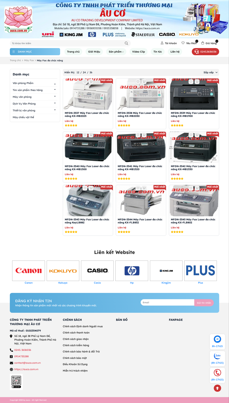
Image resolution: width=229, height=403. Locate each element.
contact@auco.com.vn (27, 362)
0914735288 (21, 356)
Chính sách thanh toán (76, 332)
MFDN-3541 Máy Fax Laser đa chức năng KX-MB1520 (140, 168)
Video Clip (138, 51)
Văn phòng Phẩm (23, 83)
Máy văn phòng (22, 96)
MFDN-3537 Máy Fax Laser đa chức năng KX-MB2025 (87, 114)
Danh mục (25, 51)
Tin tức (158, 51)
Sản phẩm (115, 51)
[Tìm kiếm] (126, 43)
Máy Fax (29, 60)
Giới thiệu (94, 51)
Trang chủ (73, 51)
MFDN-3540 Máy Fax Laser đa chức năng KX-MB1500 (87, 168)
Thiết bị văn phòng (24, 110)
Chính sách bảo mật (75, 358)
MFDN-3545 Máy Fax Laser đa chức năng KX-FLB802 (193, 221)
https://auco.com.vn (26, 369)
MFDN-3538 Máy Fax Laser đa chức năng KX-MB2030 (140, 114)
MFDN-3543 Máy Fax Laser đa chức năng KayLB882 (87, 221)
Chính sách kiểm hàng (76, 345)
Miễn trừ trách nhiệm (75, 370)
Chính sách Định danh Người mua (83, 326)
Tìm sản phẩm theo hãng (28, 90)
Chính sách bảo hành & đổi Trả (81, 351)
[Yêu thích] (84, 81)
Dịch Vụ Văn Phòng (24, 103)
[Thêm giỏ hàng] (91, 81)
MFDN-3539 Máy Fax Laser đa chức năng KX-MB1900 (193, 114)
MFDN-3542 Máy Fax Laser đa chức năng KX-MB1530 (193, 168)
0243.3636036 (208, 51)
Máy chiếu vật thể (23, 117)
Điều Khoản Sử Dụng (75, 364)
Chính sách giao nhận (76, 339)
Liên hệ (174, 51)
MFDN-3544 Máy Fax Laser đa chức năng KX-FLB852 (140, 221)
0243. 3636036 (22, 350)
